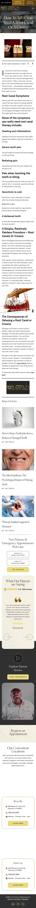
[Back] (4, 36)
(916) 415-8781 (13, 812)
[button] (33, 8)
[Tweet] (28, 64)
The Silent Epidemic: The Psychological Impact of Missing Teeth (17, 479)
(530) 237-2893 (13, 874)
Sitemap (10, 899)
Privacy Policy (17, 899)
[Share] (33, 64)
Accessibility (25, 899)
